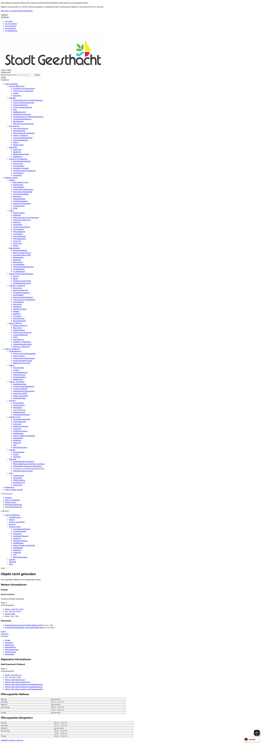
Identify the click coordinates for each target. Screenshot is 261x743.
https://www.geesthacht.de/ (17, 682)
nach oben (4, 634)
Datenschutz (9, 645)
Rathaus (12, 180)
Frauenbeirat (17, 224)
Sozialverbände (18, 452)
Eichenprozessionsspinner (22, 107)
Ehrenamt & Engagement (18, 159)
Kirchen (16, 454)
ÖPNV (15, 337)
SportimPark (17, 478)
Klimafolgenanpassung (21, 292)
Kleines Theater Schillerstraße (24, 435)
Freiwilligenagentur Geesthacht (24, 170)
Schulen (16, 370)
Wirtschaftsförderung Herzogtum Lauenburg (29, 464)
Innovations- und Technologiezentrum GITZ (28, 468)
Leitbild (15, 93)
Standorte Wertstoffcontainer (23, 267)
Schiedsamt (17, 175)
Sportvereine (17, 485)
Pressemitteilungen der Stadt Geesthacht (28, 100)
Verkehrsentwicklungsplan (22, 344)
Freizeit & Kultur (14, 417)
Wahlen (16, 245)
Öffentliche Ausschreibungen (23, 123)
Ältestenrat (17, 215)
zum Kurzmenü (10, 28)
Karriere (16, 276)
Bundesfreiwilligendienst (22, 283)
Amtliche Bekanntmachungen (23, 102)
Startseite (8, 497)
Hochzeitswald (18, 302)
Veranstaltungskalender (21, 419)
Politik (15, 208)
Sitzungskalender (19, 236)
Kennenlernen (14, 126)
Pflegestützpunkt (19, 412)
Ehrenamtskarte (18, 166)
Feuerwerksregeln (19, 421)
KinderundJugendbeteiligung (23, 386)
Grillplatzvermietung (20, 431)
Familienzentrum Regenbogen (24, 358)
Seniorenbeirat (18, 229)
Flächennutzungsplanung (22, 332)
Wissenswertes (14, 248)
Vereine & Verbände (20, 135)
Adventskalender (19, 131)
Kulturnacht (17, 424)
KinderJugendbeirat (20, 389)
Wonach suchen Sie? (8, 75)
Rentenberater (18, 173)
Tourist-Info (17, 428)
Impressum (9, 642)
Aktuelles (12, 98)
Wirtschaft (12, 459)
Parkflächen (17, 306)
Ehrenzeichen (18, 163)
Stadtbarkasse (18, 433)
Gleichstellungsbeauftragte (22, 192)
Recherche (17, 241)
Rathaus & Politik (11, 177)
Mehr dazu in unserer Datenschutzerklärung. (17, 11)
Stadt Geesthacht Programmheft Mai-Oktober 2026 (23, 625)
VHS (15, 445)
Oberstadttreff (18, 438)
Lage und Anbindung (20, 128)
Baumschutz (17, 304)
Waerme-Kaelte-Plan (20, 290)
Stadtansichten (18, 145)
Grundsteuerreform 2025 (22, 255)
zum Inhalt (8, 21)
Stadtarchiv (17, 152)
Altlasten (16, 311)
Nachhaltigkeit (18, 295)
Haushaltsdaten (18, 264)
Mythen (15, 142)
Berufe (15, 278)
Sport (11, 473)
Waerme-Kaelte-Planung (22, 253)
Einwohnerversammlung (22, 220)
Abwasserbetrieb (19, 199)
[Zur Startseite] (53, 67)
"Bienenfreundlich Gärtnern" (23, 297)
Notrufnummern (10, 652)
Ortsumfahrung (18, 339)
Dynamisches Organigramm (23, 189)
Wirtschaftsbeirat (19, 231)
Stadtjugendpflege (19, 384)
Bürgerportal (9, 487)
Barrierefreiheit (10, 647)
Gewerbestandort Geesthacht (23, 461)
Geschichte (13, 147)
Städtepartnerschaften (21, 154)
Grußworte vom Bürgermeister (24, 88)
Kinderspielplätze (19, 398)
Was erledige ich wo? (21, 182)
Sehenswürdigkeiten (20, 140)
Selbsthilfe (17, 457)
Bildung (12, 365)
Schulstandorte (18, 367)
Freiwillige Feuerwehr (21, 168)
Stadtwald (16, 313)
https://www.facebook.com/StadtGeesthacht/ (24, 684)
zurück (3, 631)
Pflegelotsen (17, 407)
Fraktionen (17, 222)
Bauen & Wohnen (15, 323)
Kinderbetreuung (15, 351)
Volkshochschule (19, 374)
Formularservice (19, 206)
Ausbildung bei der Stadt (22, 281)
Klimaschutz (17, 288)
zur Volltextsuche (11, 30)
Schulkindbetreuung (20, 372)
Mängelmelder (18, 257)
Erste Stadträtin (18, 187)
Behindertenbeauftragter (22, 161)
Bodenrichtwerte (19, 330)
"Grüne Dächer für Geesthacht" (24, 299)
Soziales (12, 450)
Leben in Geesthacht (12, 349)
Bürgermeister (18, 184)
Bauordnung (17, 328)
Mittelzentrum (18, 262)
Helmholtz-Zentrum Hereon (23, 471)
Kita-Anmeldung (19, 356)
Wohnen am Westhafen (21, 346)
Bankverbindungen (12, 649)
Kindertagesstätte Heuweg (22, 360)
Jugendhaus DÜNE (20, 393)
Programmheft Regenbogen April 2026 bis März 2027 (24, 627)
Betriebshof (17, 196)
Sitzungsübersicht (19, 238)
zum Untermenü (10, 26)
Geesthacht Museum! (20, 426)
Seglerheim (17, 440)
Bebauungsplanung (20, 325)
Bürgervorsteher (19, 213)
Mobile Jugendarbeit (20, 396)
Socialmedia (9, 654)
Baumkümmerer (19, 318)
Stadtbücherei (18, 379)
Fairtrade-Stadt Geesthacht (22, 138)
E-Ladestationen (19, 271)
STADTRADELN (19, 480)
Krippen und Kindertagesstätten (24, 353)
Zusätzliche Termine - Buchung (12, 740)
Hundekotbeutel (19, 269)
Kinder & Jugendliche (17, 382)
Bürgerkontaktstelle (20, 250)
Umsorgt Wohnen (19, 410)
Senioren (12, 400)
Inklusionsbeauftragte (21, 194)
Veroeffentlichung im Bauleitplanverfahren (28, 116)
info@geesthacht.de (15, 680)
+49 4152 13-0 (13, 675)
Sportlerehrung (18, 475)
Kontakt (7, 640)
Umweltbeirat (18, 234)
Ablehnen (4, 15)
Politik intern (17, 243)
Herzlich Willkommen (16, 86)
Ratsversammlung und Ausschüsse (26, 217)
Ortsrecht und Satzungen (22, 203)
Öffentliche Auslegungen (22, 114)
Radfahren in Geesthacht (22, 342)
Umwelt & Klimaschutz (17, 285)
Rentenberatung (19, 405)
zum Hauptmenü (11, 23)
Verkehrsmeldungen (20, 105)
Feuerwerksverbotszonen (22, 119)
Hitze (15, 109)
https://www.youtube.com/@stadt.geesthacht (24, 689)
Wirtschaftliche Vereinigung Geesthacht (27, 466)
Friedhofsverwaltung (20, 201)
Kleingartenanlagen (20, 447)
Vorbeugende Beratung (21, 414)
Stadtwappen (18, 156)
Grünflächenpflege (19, 309)
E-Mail (10, 614)
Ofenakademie (18, 121)
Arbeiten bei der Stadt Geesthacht (21, 274)
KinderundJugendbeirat (21, 227)
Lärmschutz (17, 316)
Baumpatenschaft (19, 321)
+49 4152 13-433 (14, 609)
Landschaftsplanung (20, 335)
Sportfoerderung (19, 482)
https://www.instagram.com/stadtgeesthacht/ (24, 687)
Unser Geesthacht (11, 84)
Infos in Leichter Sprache (14, 489)
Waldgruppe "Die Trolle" (21, 363)
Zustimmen (5, 17)
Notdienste (17, 260)
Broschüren (17, 95)
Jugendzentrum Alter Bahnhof (24, 391)
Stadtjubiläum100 (19, 112)
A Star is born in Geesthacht (23, 91)
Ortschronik (17, 149)
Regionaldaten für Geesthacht (24, 133)
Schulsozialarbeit (19, 377)
